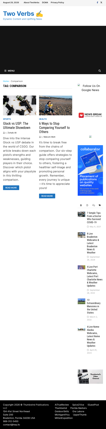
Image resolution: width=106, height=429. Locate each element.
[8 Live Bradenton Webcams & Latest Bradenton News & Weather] (81, 234)
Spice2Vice (78, 404)
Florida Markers (78, 408)
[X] (101, 2)
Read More (11, 187)
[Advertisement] (53, 46)
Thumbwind (61, 408)
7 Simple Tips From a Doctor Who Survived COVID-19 (94, 217)
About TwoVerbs (31, 2)
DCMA (45, 2)
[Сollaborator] (90, 170)
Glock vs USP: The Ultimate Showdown (16, 126)
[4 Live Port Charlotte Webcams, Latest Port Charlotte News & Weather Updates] (81, 267)
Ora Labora (78, 411)
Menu (11, 70)
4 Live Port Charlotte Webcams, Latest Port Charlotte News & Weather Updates (95, 276)
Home (6, 81)
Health (43, 119)
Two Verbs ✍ (23, 13)
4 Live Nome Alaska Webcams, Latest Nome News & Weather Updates (93, 336)
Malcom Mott (49, 137)
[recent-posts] (87, 205)
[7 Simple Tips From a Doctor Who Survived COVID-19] (81, 213)
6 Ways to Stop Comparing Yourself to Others (54, 128)
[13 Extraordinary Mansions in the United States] (81, 300)
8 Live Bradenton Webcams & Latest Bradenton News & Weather (93, 243)
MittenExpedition (64, 418)
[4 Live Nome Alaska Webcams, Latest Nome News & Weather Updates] (81, 327)
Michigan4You (62, 414)
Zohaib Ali (12, 132)
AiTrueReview (62, 404)
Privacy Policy (57, 2)
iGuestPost (93, 404)
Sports (7, 119)
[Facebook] (98, 2)
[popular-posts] (81, 205)
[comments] (93, 205)
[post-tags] (100, 205)
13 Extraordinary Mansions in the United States (93, 306)
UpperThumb (80, 414)
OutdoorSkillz (62, 411)
